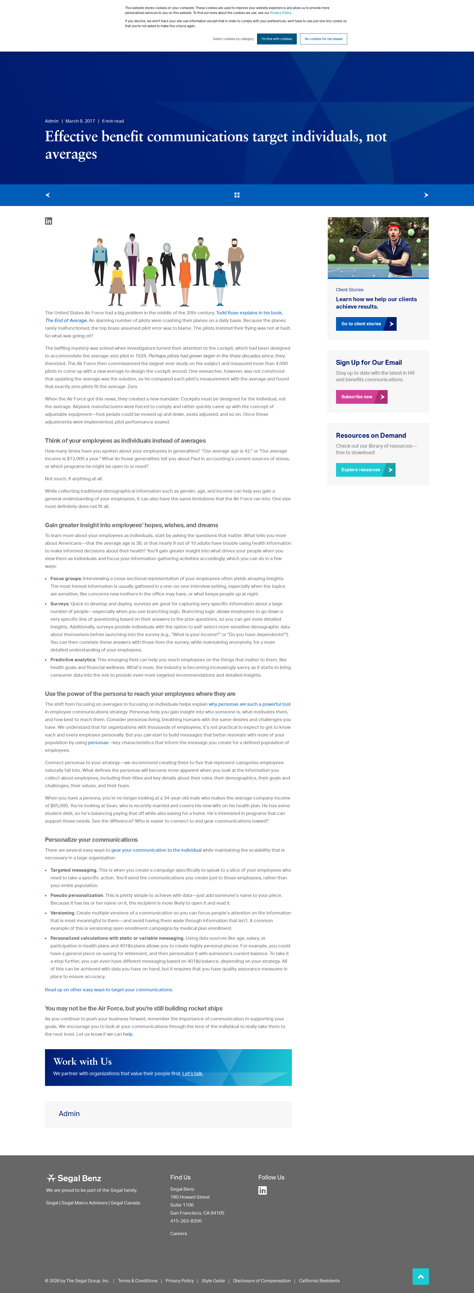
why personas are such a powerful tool (249, 704)
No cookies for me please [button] (324, 39)
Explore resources (361, 470)
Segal (52, 1203)
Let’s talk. (192, 1073)
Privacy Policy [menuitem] (180, 1281)
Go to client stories (361, 324)
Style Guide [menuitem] (213, 1281)
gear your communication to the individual (156, 850)
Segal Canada (125, 1203)
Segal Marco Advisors (85, 1203)
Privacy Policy (280, 13)
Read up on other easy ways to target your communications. (109, 989)
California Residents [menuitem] (319, 1281)
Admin (51, 121)
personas (98, 742)
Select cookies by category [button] (233, 39)
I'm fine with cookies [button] (277, 39)
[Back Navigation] (237, 195)
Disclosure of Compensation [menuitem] (262, 1281)
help (127, 1034)
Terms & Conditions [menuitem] (137, 1281)
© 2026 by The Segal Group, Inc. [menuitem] (77, 1281)
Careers (178, 1233)
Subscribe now (357, 397)
